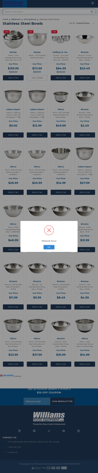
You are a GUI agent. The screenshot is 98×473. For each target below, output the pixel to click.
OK (49, 247)
